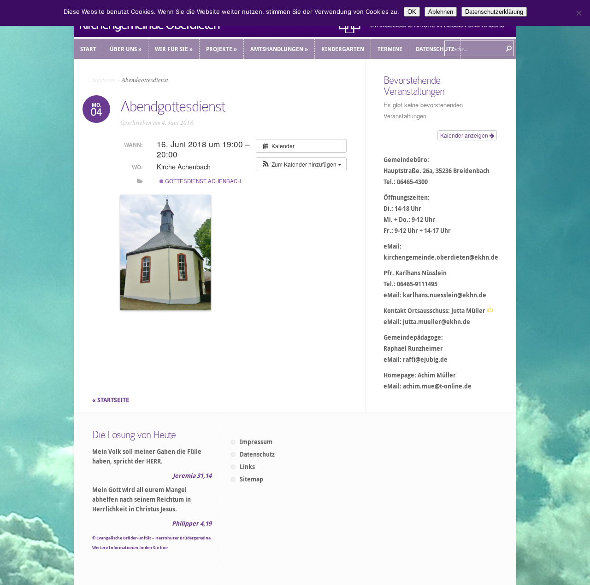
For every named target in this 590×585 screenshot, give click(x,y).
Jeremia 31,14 (192, 475)
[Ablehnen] (578, 12)
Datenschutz (257, 454)
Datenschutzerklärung (494, 11)
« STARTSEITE (111, 400)
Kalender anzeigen (465, 135)
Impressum (256, 442)
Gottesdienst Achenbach (202, 181)
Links (247, 467)
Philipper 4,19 (192, 523)
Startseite (104, 79)
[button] (301, 164)
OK (411, 11)
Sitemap (251, 479)
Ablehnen (440, 11)
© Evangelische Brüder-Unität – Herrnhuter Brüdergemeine (151, 538)
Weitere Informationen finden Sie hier (130, 547)
